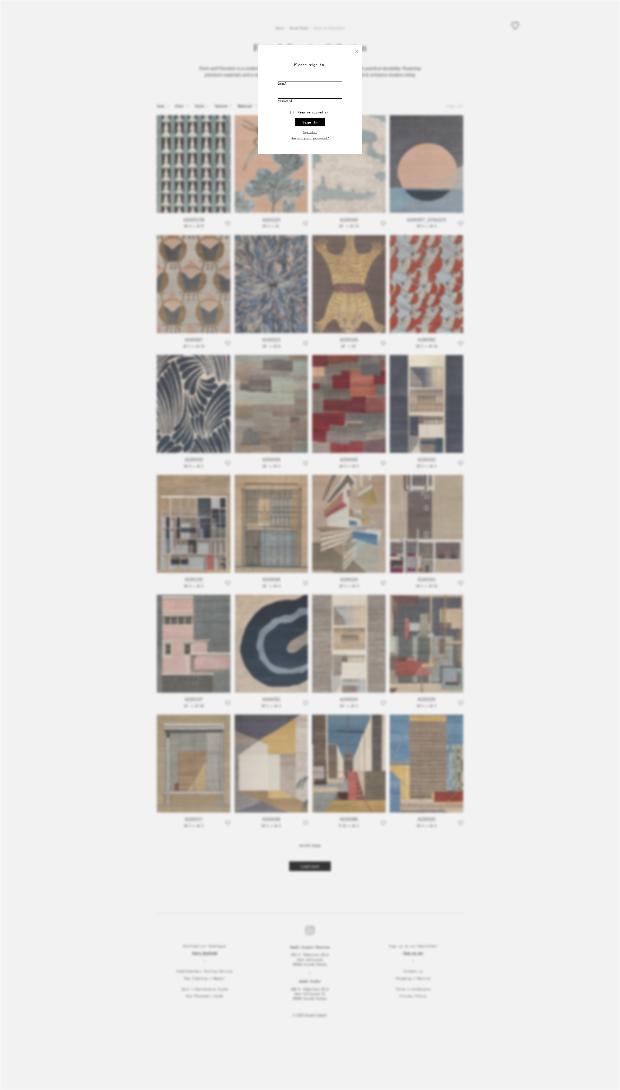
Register (310, 132)
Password (285, 101)
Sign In (310, 122)
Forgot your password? (310, 138)
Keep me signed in (315, 112)
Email (282, 83)
